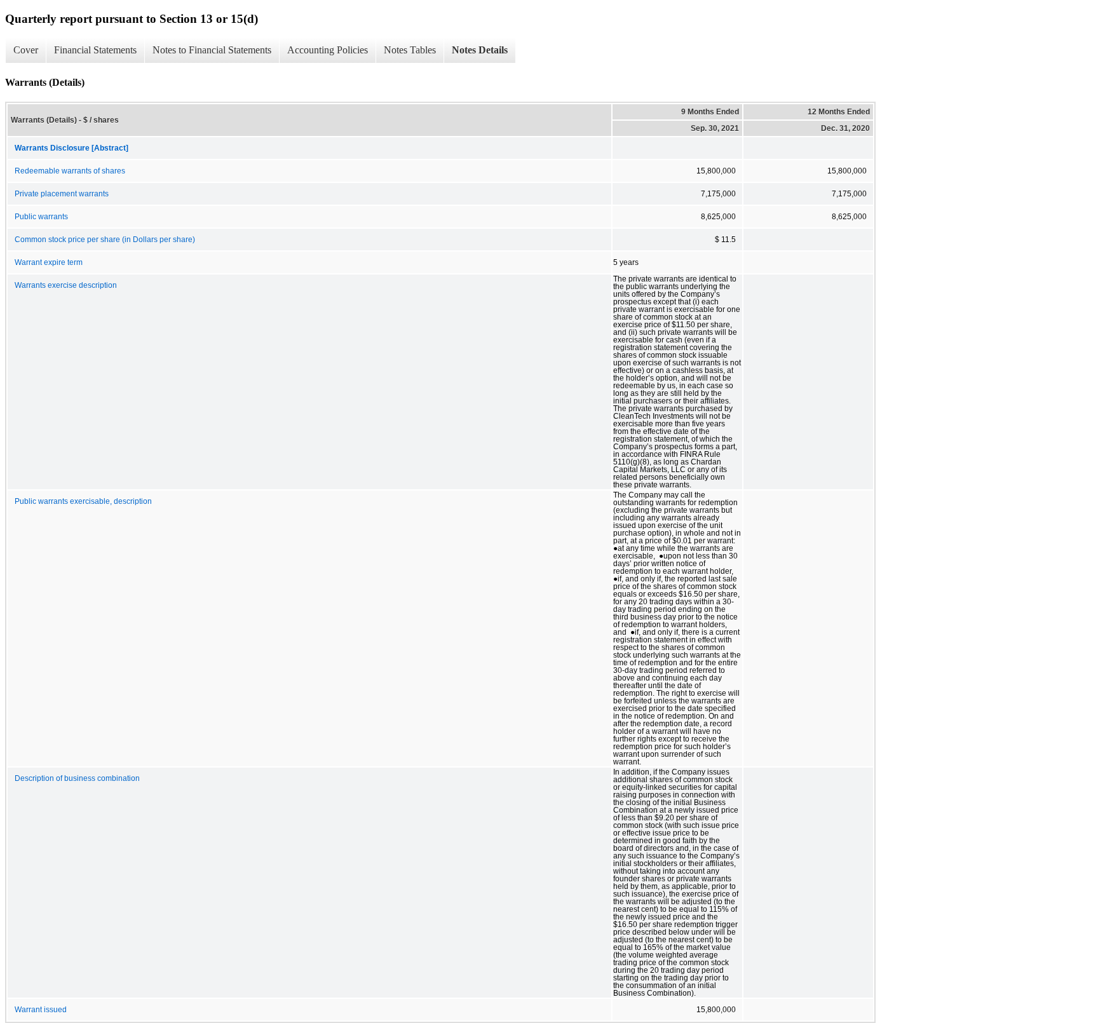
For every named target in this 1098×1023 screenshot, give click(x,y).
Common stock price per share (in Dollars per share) (105, 239)
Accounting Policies (327, 49)
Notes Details (480, 49)
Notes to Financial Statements (211, 49)
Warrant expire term (49, 262)
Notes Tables (410, 49)
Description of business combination (77, 778)
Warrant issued (41, 1009)
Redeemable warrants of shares (70, 171)
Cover (25, 49)
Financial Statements (95, 49)
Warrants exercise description (66, 285)
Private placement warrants (62, 194)
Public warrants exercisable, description (83, 501)
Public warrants (41, 216)
